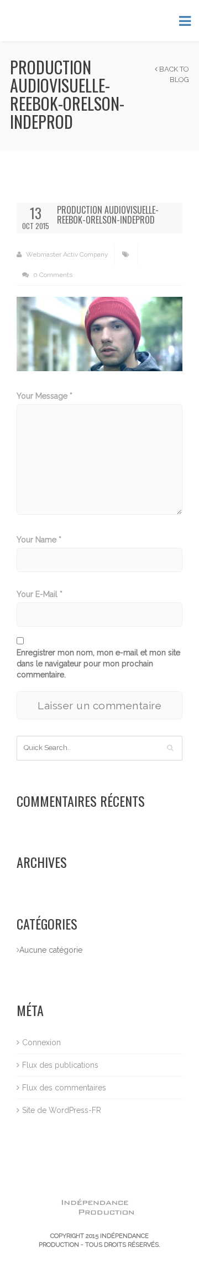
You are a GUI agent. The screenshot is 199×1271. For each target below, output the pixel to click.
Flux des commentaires (64, 1087)
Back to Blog (173, 74)
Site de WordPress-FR (61, 1110)
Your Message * (44, 396)
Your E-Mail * (39, 594)
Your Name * (39, 539)
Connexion (41, 1042)
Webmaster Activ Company (66, 254)
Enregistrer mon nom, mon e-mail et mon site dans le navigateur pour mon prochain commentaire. (98, 663)
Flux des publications (60, 1065)
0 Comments (52, 275)
